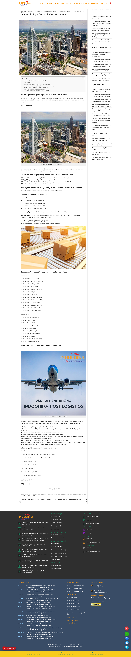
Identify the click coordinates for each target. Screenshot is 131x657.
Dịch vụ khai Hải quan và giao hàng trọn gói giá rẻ (101, 153)
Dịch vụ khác (77, 3)
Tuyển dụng (94, 3)
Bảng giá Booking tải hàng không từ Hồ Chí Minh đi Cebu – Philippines (40, 85)
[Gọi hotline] (127, 628)
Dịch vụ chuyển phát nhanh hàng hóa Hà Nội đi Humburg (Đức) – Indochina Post (101, 54)
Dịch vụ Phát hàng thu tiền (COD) (75, 591)
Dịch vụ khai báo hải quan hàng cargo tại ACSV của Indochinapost (37, 457)
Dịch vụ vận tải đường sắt (73, 603)
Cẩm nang (86, 3)
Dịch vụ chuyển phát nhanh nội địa (75, 585)
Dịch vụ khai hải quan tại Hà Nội (29, 471)
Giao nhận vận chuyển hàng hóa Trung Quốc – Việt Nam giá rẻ (102, 144)
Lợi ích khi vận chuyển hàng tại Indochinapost (35, 89)
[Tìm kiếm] (106, 3)
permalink (33, 495)
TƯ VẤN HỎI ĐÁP (71, 623)
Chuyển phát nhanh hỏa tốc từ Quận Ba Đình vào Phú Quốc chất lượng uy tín (101, 41)
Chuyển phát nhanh (53, 3)
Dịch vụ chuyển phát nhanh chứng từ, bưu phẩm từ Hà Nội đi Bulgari (101, 60)
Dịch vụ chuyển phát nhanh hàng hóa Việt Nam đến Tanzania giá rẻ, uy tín (101, 105)
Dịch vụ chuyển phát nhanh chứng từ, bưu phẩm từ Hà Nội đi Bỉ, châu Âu (101, 79)
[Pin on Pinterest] (56, 489)
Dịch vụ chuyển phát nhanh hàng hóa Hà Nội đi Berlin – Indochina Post (101, 70)
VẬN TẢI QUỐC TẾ (72, 594)
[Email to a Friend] (53, 489)
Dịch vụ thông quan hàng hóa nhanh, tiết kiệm (101, 149)
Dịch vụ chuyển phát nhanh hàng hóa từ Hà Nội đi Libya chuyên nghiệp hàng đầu (101, 120)
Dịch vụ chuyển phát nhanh (55, 11)
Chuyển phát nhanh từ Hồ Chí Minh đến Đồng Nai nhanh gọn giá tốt (101, 29)
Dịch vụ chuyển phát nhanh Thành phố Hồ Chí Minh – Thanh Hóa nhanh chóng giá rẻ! (101, 23)
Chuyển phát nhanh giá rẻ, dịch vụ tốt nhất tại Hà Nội (102, 17)
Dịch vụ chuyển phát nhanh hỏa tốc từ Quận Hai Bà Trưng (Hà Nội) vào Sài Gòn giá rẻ (101, 35)
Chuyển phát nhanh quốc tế (41, 11)
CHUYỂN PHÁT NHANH (73, 582)
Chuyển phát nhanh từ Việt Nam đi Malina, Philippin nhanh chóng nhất (38, 454)
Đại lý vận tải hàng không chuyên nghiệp (31, 475)
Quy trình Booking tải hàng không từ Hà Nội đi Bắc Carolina (37, 84)
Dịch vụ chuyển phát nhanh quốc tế (72, 11)
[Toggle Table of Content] (82, 78)
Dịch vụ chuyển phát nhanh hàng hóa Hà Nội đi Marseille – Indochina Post (101, 127)
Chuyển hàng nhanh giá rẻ (27, 11)
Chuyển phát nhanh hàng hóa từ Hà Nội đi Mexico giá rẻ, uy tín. (101, 75)
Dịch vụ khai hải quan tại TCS (28, 461)
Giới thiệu (43, 3)
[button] (110, 3)
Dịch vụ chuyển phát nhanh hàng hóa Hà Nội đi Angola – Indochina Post (101, 65)
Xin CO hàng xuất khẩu (27, 468)
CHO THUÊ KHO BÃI (72, 618)
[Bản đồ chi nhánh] (127, 647)
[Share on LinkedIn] (59, 489)
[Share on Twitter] (50, 489)
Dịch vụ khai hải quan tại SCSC (28, 464)
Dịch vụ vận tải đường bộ (73, 600)
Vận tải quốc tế (66, 3)
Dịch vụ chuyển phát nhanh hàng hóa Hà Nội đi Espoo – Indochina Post (101, 100)
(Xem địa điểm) (29, 529)
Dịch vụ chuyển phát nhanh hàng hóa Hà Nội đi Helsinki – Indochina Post (101, 115)
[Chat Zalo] (127, 638)
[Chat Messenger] (127, 643)
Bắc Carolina (27, 82)
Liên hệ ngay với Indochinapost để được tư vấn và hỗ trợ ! (39, 90)
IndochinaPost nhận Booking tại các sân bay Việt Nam (37, 87)
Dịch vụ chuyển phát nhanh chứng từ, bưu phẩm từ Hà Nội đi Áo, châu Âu (101, 110)
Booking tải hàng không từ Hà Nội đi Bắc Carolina (35, 80)
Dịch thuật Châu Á (78, 645)
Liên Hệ (101, 3)
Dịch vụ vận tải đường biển (73, 606)
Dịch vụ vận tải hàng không (73, 609)
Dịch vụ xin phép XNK (72, 597)
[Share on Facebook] (48, 489)
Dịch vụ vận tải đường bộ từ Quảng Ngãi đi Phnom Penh (101, 158)
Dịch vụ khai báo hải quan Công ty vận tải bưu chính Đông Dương (101, 139)
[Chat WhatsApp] (127, 634)
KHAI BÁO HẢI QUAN (72, 620)
